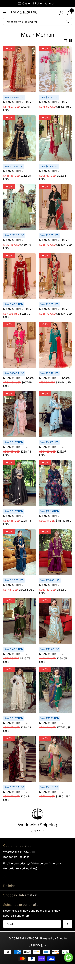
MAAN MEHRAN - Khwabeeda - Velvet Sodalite (15, 585)
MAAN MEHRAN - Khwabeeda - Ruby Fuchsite (15, 654)
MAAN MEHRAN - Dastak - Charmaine (18, 102)
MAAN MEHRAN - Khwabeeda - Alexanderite (14, 240)
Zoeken (67, 21)
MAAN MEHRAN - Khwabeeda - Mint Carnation (50, 654)
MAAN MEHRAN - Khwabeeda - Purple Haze (52, 585)
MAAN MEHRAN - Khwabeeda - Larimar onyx (52, 447)
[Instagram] (5, 876)
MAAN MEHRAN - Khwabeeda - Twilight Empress (16, 171)
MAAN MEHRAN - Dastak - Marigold (54, 309)
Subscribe (67, 924)
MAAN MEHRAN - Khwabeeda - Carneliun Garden (54, 171)
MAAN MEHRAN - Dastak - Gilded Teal (54, 378)
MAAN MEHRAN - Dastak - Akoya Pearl (54, 102)
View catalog (5, 12)
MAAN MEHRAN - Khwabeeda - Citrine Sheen (52, 792)
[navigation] (31, 831)
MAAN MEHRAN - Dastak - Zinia (18, 309)
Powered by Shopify (53, 938)
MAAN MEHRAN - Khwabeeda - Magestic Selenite (17, 723)
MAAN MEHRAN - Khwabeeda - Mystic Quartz (16, 447)
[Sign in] (61, 12)
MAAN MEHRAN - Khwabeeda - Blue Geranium (50, 516)
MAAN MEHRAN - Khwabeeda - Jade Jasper (51, 723)
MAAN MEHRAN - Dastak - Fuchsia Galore (18, 378)
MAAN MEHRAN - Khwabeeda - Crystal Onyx (16, 516)
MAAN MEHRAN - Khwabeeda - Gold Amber (19, 792)
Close (37, 885)
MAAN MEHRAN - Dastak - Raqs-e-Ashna (54, 240)
